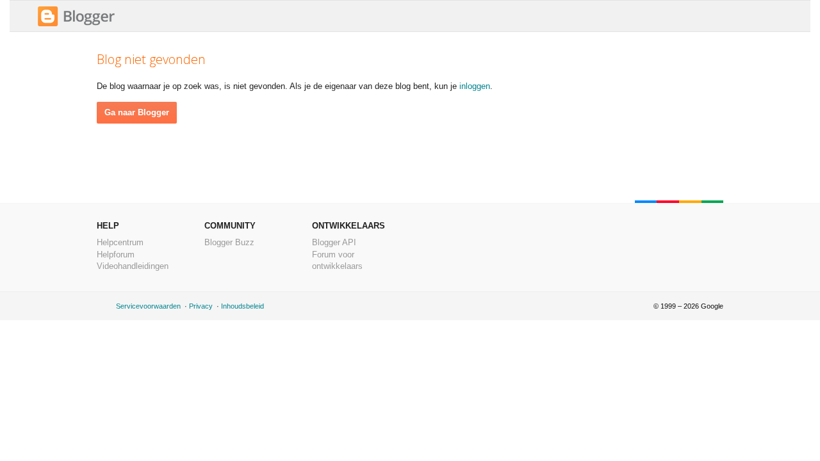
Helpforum (116, 254)
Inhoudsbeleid (242, 306)
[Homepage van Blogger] (76, 24)
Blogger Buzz (229, 242)
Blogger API (334, 242)
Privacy (201, 306)
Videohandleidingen (132, 266)
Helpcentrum (120, 242)
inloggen (474, 86)
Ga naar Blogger (136, 112)
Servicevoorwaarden (148, 306)
